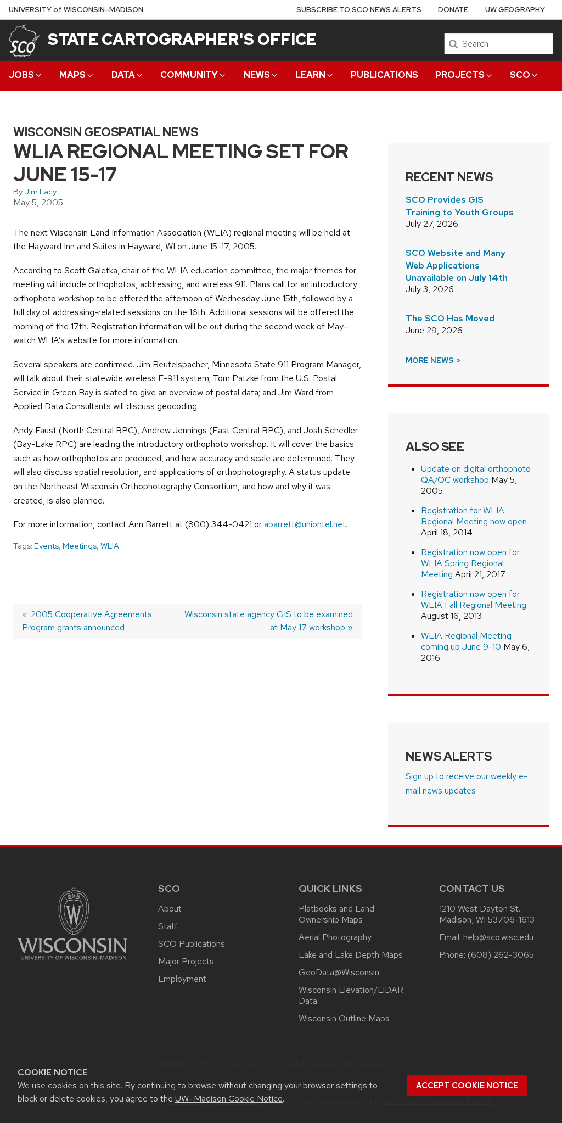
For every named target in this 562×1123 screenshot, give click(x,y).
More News (430, 360)
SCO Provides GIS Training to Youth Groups (460, 205)
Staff (168, 926)
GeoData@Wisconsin (339, 972)
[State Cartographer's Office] (24, 40)
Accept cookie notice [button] (467, 1085)
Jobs (21, 75)
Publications (384, 75)
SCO (520, 75)
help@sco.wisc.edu (498, 937)
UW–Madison (76, 9)
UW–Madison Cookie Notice (229, 1098)
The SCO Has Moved (450, 318)
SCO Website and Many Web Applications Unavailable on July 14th (457, 265)
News (257, 75)
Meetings (80, 545)
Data (123, 75)
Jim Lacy (40, 191)
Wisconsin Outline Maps (344, 1018)
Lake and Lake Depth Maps (351, 954)
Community (189, 75)
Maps (72, 75)
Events (46, 545)
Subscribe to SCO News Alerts (359, 9)
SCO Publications (191, 943)
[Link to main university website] (72, 962)
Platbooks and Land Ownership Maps (336, 914)
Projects (460, 75)
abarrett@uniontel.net (305, 524)
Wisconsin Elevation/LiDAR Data (351, 995)
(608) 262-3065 (501, 954)
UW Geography (515, 9)
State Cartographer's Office (182, 39)
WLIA (109, 545)
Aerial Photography (335, 937)
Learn (310, 75)
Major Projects (186, 961)
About (170, 908)
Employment (182, 979)
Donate (453, 9)
